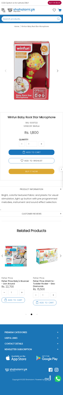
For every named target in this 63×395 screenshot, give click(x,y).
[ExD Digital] (48, 380)
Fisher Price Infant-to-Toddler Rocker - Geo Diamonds (44, 284)
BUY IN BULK (54, 2)
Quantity (23, 139)
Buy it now (31, 171)
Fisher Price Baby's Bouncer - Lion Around (15, 282)
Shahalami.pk (21, 10)
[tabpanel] (15, 274)
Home (16, 26)
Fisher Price (7, 278)
